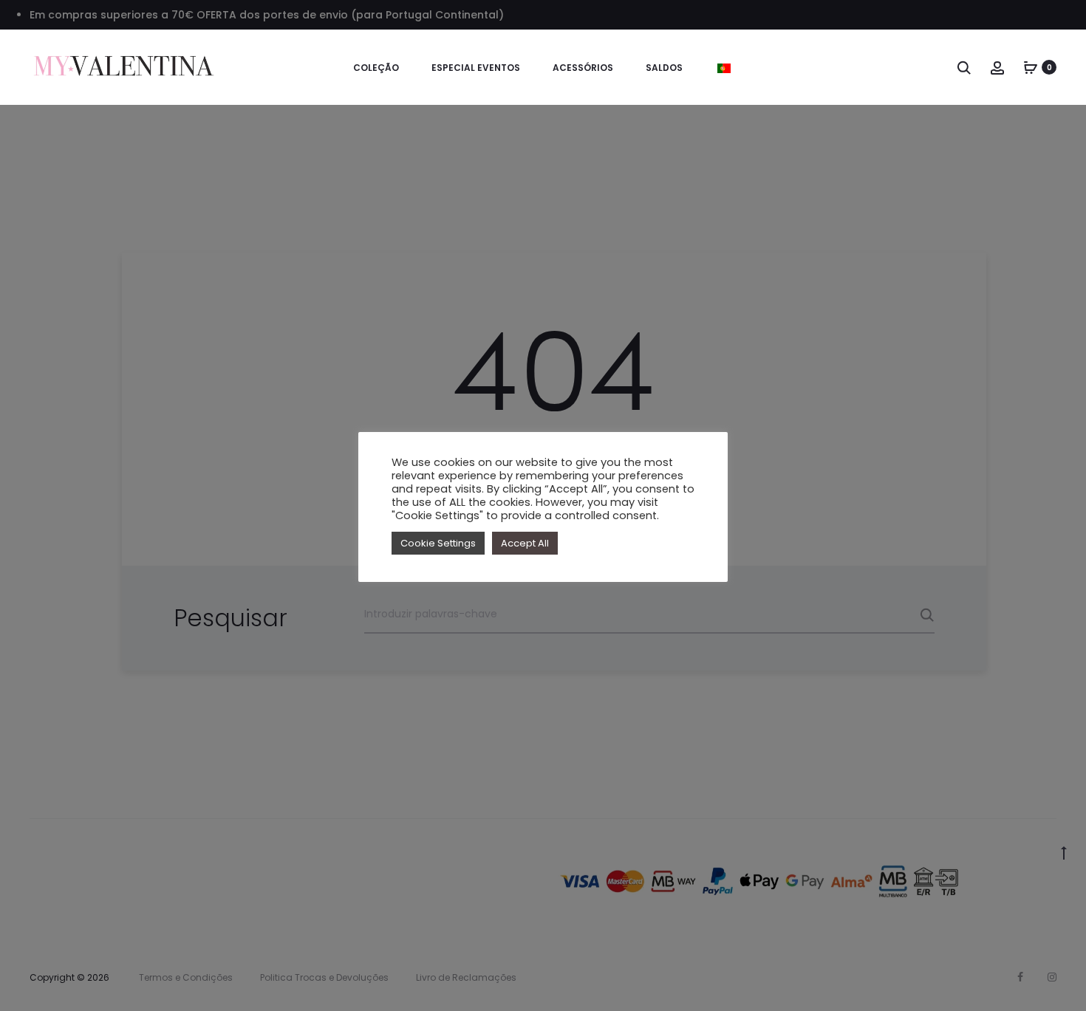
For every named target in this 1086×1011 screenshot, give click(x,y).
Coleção (376, 67)
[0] (1030, 67)
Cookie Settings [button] (438, 543)
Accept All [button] (525, 543)
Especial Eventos (475, 67)
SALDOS (664, 67)
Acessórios (583, 67)
